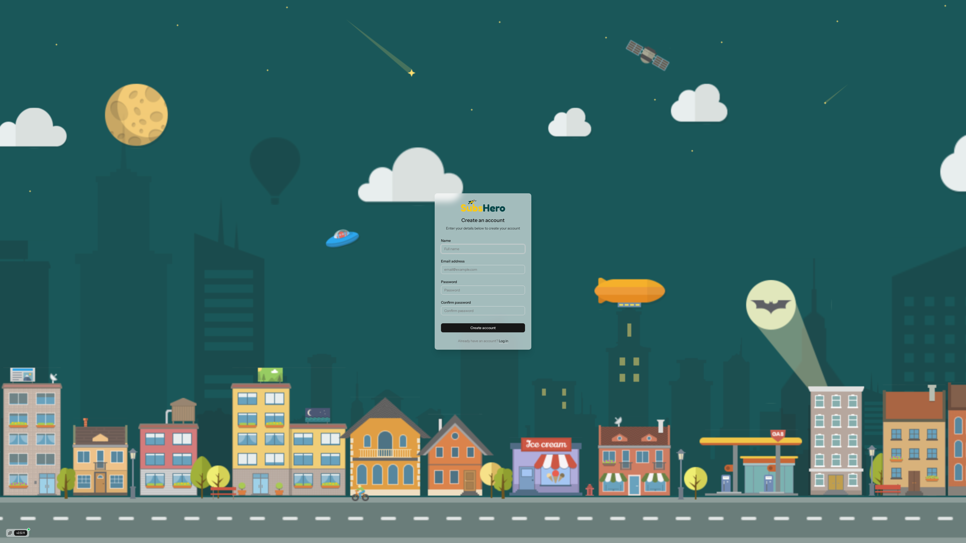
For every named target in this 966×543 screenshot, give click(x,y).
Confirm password (456, 302)
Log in (503, 341)
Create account (483, 328)
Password (449, 282)
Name (446, 240)
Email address (453, 261)
